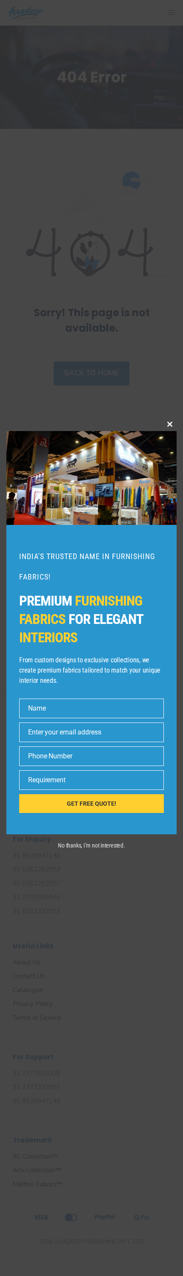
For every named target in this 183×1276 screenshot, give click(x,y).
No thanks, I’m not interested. (91, 845)
